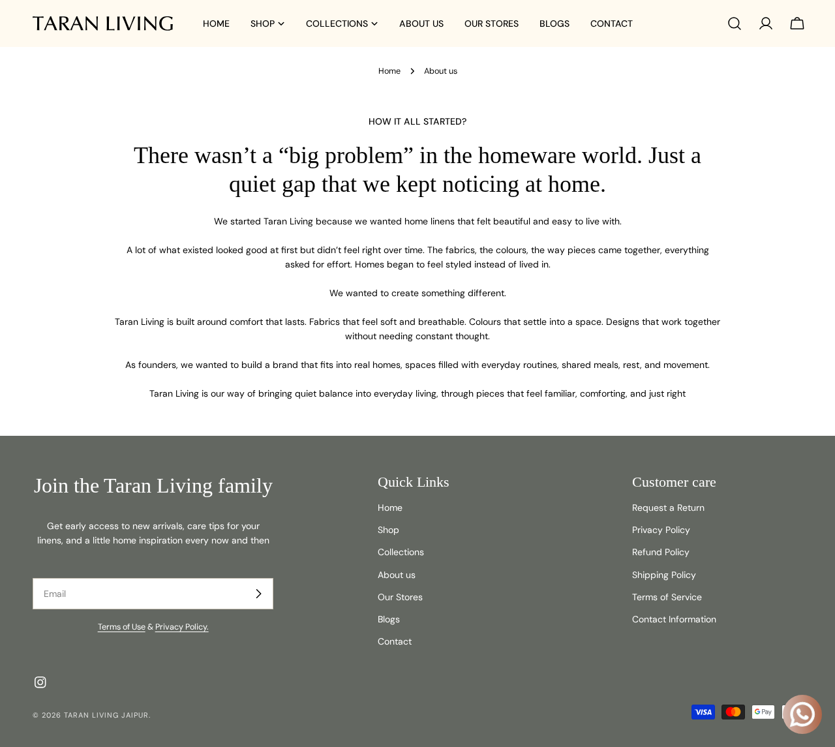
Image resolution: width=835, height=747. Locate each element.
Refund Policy (661, 552)
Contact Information (674, 619)
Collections (401, 552)
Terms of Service (667, 597)
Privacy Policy (661, 530)
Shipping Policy (664, 575)
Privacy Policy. (182, 627)
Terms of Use (121, 627)
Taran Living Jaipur (106, 715)
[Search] (734, 23)
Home (389, 71)
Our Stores (400, 597)
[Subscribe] (258, 593)
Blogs (389, 619)
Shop (388, 530)
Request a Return (668, 507)
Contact (395, 641)
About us (397, 575)
